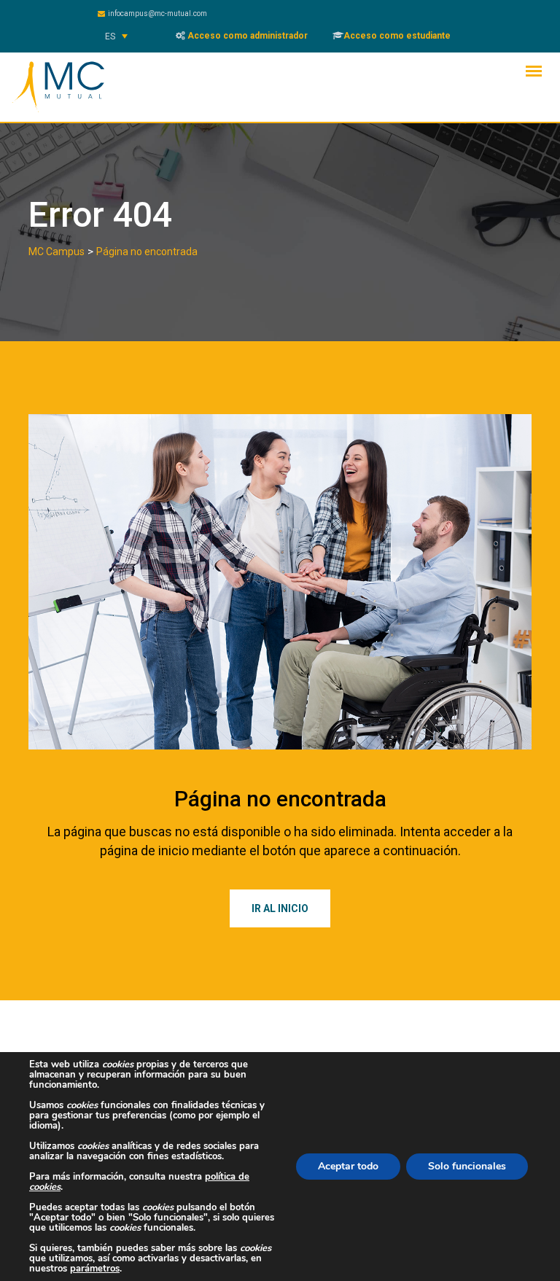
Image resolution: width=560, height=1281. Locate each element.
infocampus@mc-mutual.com (157, 13)
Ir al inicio (280, 908)
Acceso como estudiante (397, 36)
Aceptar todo (348, 1166)
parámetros (95, 1269)
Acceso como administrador (246, 36)
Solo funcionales (467, 1166)
